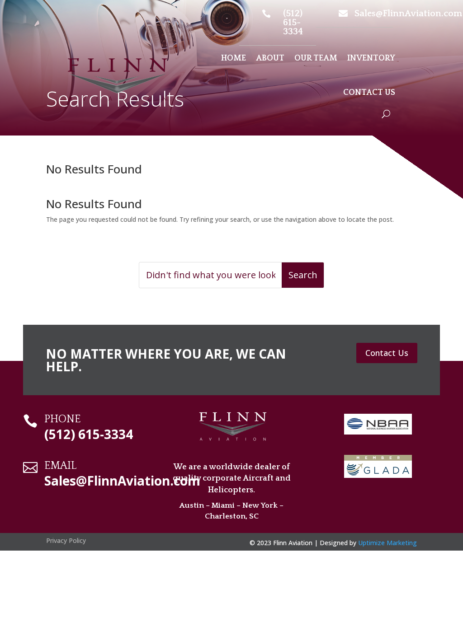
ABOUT (270, 58)
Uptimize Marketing (387, 542)
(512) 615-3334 (293, 23)
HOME (233, 58)
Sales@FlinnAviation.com (408, 14)
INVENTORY (371, 58)
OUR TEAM (315, 58)
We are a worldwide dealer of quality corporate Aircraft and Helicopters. (232, 478)
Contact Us (386, 352)
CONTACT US (369, 92)
